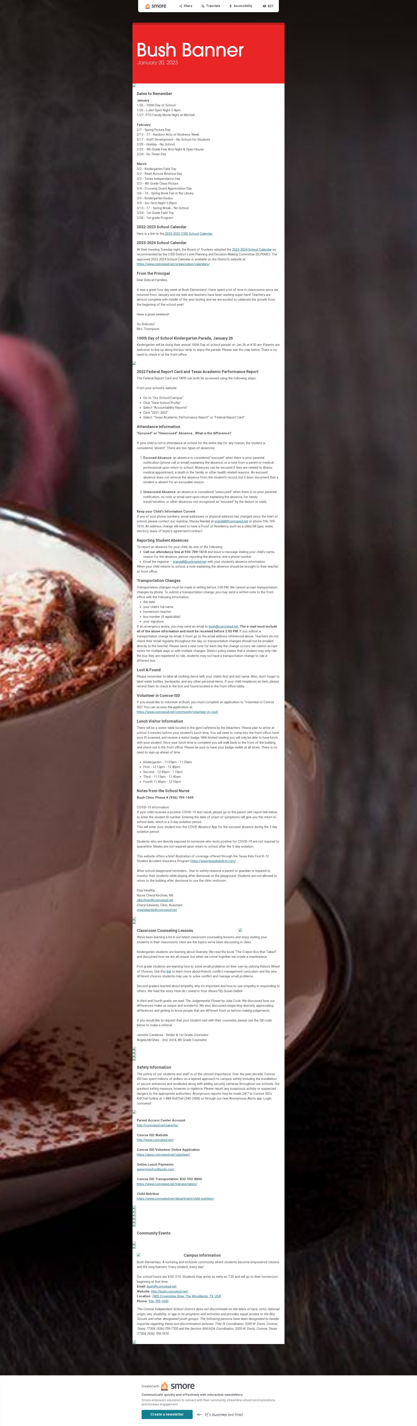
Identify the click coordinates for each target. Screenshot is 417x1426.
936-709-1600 (159, 1301)
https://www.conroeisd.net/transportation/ (167, 1184)
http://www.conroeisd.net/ (155, 1140)
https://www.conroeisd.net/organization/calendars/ (173, 264)
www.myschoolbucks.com (155, 1169)
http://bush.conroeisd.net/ (169, 1291)
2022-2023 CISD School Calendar (188, 234)
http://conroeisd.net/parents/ (157, 1125)
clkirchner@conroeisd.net (155, 900)
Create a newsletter (167, 1414)
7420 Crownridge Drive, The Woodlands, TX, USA (186, 1296)
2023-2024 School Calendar (252, 250)
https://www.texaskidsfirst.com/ (213, 861)
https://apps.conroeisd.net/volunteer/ (163, 1155)
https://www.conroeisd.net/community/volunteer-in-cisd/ (177, 712)
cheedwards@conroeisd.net (157, 910)
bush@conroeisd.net (223, 626)
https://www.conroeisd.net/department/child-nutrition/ (175, 1199)
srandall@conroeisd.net (231, 521)
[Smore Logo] (156, 6)
